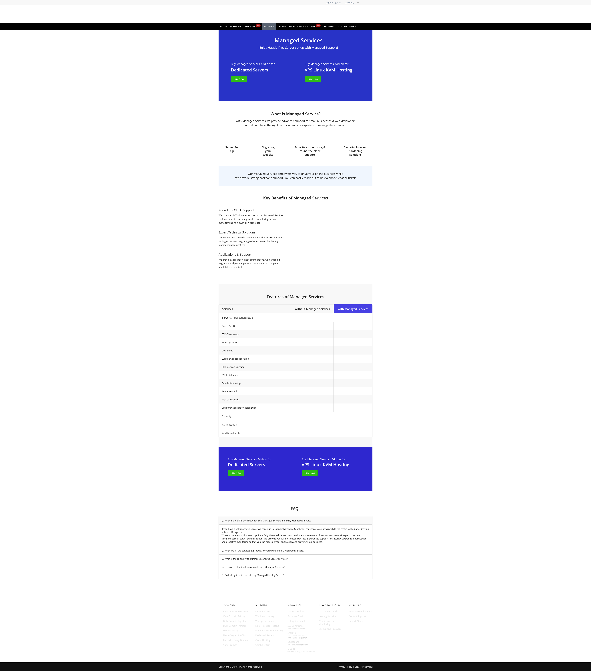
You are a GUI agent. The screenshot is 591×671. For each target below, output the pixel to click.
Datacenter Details (328, 611)
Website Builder (295, 611)
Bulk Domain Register (234, 620)
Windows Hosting (264, 616)
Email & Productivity (304, 26)
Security (329, 26)
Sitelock (291, 632)
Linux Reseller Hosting (267, 625)
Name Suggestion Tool (235, 635)
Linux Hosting (262, 611)
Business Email (295, 616)
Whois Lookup (230, 630)
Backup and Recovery (330, 628)
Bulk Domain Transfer (234, 625)
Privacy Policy (345, 666)
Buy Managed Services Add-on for (253, 64)
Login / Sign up (333, 2)
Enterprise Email (296, 620)
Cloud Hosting (262, 640)
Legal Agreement (363, 666)
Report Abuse (356, 620)
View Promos (230, 644)
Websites (252, 26)
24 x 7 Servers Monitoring (326, 622)
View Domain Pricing (234, 616)
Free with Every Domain (236, 640)
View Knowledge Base (360, 611)
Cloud (282, 26)
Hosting (269, 26)
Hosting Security (327, 616)
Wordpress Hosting (265, 620)
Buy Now (239, 79)
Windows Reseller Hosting (269, 630)
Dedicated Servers (264, 635)
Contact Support (357, 616)
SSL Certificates (295, 625)
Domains (235, 26)
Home (223, 26)
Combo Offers (347, 26)
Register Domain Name (235, 611)
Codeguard (293, 641)
